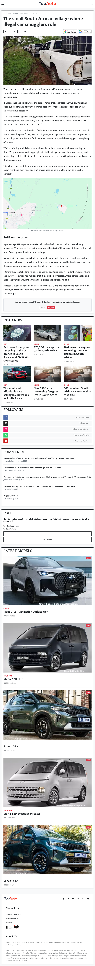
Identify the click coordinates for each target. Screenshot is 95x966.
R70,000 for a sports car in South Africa (46, 349)
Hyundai (7, 675)
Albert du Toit (36, 13)
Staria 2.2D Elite (13, 679)
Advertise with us (12, 918)
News (6, 344)
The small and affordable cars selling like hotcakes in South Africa (16, 393)
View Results (47, 539)
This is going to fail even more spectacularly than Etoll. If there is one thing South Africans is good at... (47, 477)
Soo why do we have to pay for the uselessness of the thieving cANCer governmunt (39, 458)
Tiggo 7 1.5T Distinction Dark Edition (25, 611)
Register (51, 307)
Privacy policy (10, 922)
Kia (5, 743)
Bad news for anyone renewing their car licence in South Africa (77, 352)
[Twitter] (10, 31)
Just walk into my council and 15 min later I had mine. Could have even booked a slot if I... (41, 486)
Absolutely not (12, 526)
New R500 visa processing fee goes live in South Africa (46, 391)
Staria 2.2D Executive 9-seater (21, 813)
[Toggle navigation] (2, 4)
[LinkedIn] (15, 31)
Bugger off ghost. (10, 496)
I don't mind (11, 529)
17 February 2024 (20, 13)
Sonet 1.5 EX (10, 881)
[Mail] (25, 31)
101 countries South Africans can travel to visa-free (77, 391)
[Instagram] (78, 898)
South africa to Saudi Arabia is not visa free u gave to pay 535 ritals (32, 467)
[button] (92, 4)
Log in (43, 307)
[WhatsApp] (83, 898)
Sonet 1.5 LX (10, 746)
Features (7, 13)
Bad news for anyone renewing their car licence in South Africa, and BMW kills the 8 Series (16, 354)
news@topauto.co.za (13, 914)
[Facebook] (63, 898)
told (57, 121)
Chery (6, 608)
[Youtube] (73, 898)
